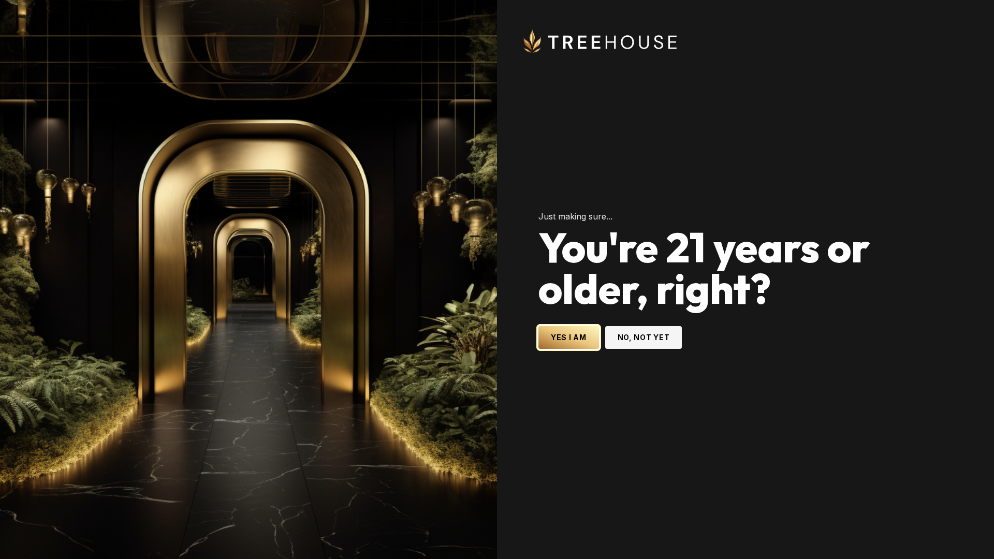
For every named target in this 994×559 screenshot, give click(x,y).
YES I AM (569, 337)
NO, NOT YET (644, 337)
